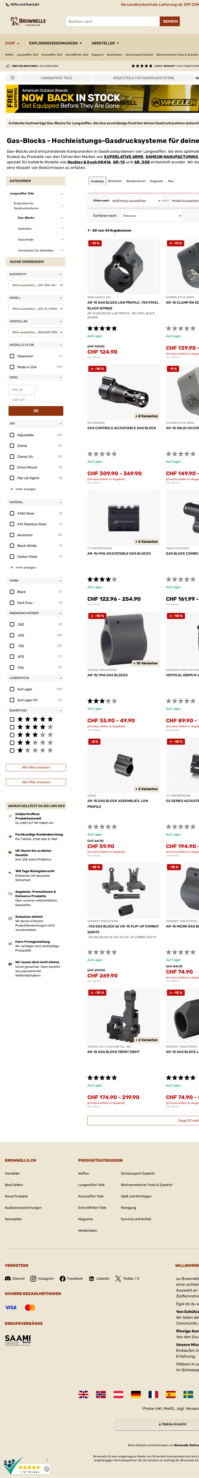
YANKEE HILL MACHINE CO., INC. (109, 1046)
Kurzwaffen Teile (51, 54)
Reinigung (128, 1208)
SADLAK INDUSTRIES (102, 670)
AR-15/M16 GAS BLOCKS (107, 675)
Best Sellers (14, 1185)
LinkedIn (102, 1279)
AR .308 (142, 162)
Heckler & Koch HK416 (89, 162)
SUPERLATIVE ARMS (123, 156)
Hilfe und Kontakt (24, 4)
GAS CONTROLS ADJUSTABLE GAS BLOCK (121, 428)
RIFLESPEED (96, 423)
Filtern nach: (101, 200)
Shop (10, 43)
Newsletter (13, 1219)
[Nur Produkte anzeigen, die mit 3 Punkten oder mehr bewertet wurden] (35, 734)
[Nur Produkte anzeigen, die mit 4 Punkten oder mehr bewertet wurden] (35, 726)
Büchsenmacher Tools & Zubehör (147, 1185)
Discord (19, 1279)
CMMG (91, 795)
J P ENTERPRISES (99, 548)
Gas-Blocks (93, 357)
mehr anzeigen (26, 489)
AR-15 (119, 162)
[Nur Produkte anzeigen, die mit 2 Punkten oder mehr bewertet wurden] (35, 742)
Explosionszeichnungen (53, 43)
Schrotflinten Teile (77, 54)
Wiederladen (114, 54)
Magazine (97, 54)
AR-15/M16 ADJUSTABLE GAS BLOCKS (119, 553)
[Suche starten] (170, 21)
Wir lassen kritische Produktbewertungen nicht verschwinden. (35, 925)
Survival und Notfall (136, 1219)
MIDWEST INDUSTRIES (102, 921)
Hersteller (103, 43)
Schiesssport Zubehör (139, 54)
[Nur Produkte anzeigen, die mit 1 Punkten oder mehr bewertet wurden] (35, 750)
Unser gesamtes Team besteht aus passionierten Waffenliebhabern (37, 971)
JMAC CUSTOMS (177, 548)
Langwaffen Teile (27, 54)
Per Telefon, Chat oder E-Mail (36, 839)
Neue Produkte (16, 1196)
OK (36, 411)
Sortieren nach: (105, 216)
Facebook (75, 1279)
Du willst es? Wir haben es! (34, 823)
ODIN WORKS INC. (99, 297)
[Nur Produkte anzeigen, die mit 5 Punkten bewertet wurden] (35, 719)
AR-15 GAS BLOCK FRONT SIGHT (113, 1052)
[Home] (11, 78)
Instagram (46, 1279)
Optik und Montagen (136, 1196)
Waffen (9, 54)
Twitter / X (131, 1279)
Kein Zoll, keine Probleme (33, 859)
